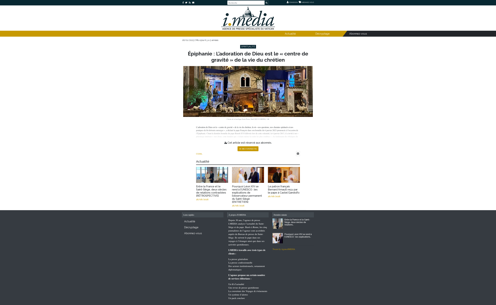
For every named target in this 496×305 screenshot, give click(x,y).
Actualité (290, 33)
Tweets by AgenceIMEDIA (284, 249)
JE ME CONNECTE (248, 148)
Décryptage (322, 33)
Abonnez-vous (358, 33)
